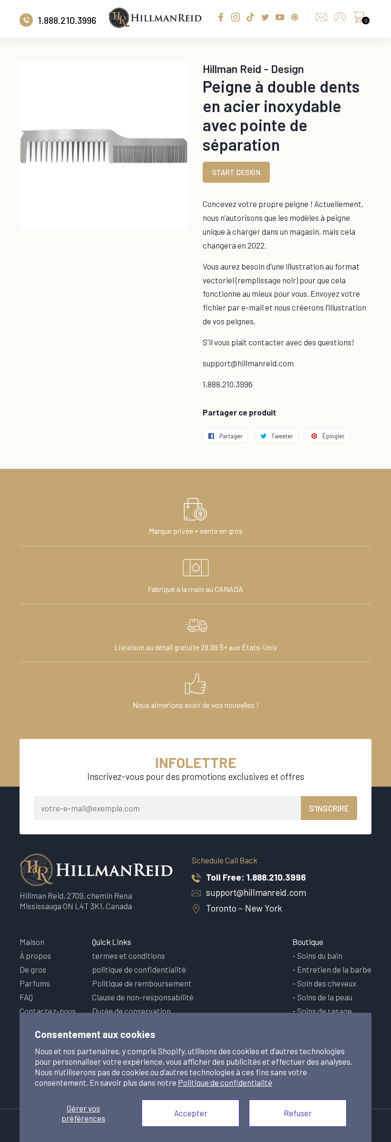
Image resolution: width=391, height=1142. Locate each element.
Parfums (35, 983)
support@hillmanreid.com (256, 892)
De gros (33, 969)
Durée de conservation (131, 1011)
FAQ (26, 997)
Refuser (298, 1113)
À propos (35, 955)
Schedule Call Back (224, 860)
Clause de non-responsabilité (143, 997)
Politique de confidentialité (225, 1082)
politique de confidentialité (139, 969)
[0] (358, 19)
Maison (32, 941)
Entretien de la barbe (334, 969)
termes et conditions (128, 955)
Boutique (307, 941)
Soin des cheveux (326, 983)
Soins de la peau (324, 997)
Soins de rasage (324, 1011)
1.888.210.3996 (276, 877)
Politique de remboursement (142, 983)
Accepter (190, 1113)
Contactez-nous (48, 1011)
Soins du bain (319, 955)
